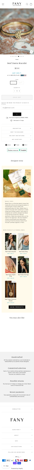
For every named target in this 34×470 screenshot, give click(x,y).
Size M (20, 82)
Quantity (17, 87)
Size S (13, 82)
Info (16, 440)
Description (17, 128)
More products (17, 307)
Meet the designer (17, 132)
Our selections (16, 446)
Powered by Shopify (17, 468)
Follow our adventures (16, 452)
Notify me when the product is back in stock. (15, 103)
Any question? (17, 139)
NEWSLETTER (16, 409)
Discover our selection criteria (17, 374)
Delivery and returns (17, 135)
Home (16, 59)
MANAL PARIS (20, 230)
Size (17, 79)
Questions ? (16, 429)
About (16, 435)
